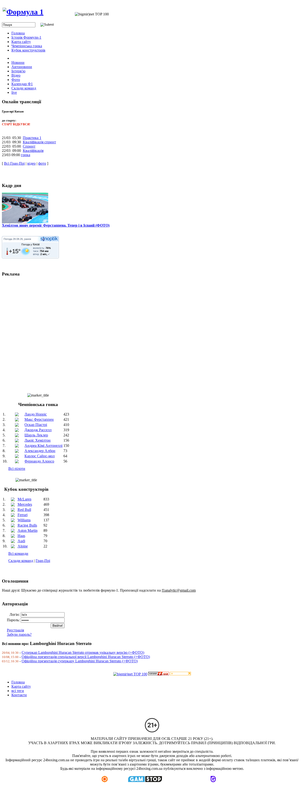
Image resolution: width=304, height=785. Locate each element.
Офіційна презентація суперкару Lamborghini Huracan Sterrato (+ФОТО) (80, 661)
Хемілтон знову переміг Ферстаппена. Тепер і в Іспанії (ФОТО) (55, 225)
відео (31, 163)
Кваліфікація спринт (39, 142)
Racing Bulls (27, 525)
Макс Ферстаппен (39, 419)
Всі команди (18, 553)
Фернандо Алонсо (39, 461)
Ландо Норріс (35, 414)
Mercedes (25, 504)
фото (42, 163)
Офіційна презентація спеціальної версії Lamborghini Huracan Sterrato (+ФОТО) (86, 657)
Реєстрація (15, 630)
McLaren (24, 499)
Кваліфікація (33, 151)
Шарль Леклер (36, 435)
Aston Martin (28, 530)
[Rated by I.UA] (158, 674)
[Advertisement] (144, 333)
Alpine (23, 546)
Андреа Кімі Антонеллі (43, 446)
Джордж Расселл (38, 430)
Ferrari (23, 515)
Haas (21, 536)
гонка (25, 155)
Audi (21, 541)
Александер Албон (39, 451)
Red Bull (24, 510)
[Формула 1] (23, 12)
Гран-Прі (43, 561)
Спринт (29, 146)
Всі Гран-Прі (14, 163)
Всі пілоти (16, 469)
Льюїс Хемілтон (37, 440)
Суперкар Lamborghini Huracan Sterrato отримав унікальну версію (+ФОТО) (83, 652)
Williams (24, 520)
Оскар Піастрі (35, 425)
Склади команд (20, 561)
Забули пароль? (19, 634)
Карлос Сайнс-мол (39, 456)
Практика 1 (32, 138)
